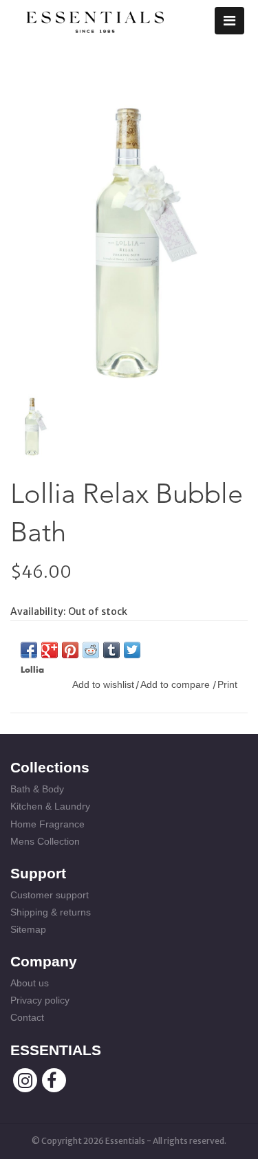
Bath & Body (37, 788)
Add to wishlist (103, 684)
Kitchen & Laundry (50, 806)
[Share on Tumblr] (111, 650)
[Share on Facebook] (29, 650)
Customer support (49, 894)
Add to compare (176, 684)
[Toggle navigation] (229, 20)
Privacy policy (39, 1000)
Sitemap (28, 929)
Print (227, 684)
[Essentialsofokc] (95, 19)
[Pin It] (70, 650)
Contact (27, 1017)
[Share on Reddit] (91, 650)
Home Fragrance (47, 824)
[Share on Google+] (49, 650)
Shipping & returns (50, 912)
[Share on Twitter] (132, 650)
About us (29, 982)
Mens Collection (45, 841)
